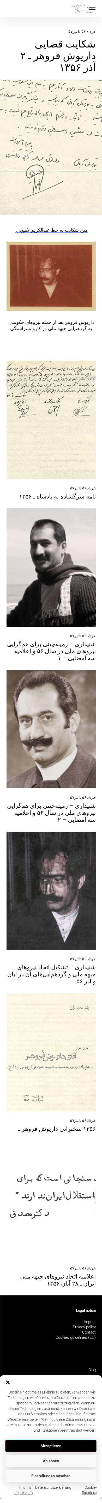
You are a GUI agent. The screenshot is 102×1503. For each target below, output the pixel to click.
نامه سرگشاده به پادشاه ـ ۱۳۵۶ (57, 496)
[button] (7, 1381)
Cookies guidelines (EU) (76, 1337)
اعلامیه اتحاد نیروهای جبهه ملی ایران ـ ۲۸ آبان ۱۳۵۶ (58, 1280)
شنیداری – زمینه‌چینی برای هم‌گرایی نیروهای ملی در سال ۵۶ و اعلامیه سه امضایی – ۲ (51, 812)
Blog (92, 1370)
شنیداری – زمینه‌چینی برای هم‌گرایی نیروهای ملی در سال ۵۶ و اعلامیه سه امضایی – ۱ (51, 651)
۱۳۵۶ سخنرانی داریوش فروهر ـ (57, 1128)
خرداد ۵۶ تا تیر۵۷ (82, 31)
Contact (89, 1332)
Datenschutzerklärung (53, 1487)
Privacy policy (84, 1327)
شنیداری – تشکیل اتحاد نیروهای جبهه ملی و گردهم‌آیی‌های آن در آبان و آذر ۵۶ (51, 974)
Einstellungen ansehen (50, 1476)
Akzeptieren (50, 1446)
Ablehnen (51, 1461)
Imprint (90, 1322)
